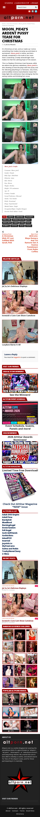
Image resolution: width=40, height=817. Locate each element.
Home (4, 24)
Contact (15, 811)
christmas (19, 217)
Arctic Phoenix (10, 44)
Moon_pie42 (15, 53)
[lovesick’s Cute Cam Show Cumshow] (20, 302)
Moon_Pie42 (7, 222)
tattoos (14, 225)
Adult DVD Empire (10, 514)
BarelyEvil (6, 519)
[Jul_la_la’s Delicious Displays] (20, 273)
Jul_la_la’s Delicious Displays (14, 286)
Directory (20, 814)
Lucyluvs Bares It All (8, 3)
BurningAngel (8, 525)
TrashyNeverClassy (11, 551)
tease (22, 225)
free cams (6, 220)
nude (22, 222)
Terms (22, 811)
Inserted (6, 540)
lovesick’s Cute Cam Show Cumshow (18, 315)
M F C (29, 220)
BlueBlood (7, 522)
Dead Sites (30, 811)
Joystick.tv (7, 543)
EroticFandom (8, 527)
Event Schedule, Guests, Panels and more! (20, 427)
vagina (28, 225)
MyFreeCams (8, 546)
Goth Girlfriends (9, 532)
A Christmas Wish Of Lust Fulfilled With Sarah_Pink (8, 238)
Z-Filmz (5, 553)
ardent (10, 217)
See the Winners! (20, 394)
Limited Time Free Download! (20, 470)
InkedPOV (7, 538)
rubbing (6, 225)
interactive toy (19, 220)
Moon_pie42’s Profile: (11, 166)
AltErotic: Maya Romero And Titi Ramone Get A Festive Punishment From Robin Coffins (31, 243)
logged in (17, 357)
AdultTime (7, 517)
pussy (28, 222)
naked (15, 222)
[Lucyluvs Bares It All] (20, 331)
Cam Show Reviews (12, 24)
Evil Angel (6, 530)
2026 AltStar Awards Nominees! (20, 438)
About (8, 811)
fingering (29, 217)
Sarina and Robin (10, 548)
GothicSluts (7, 535)
